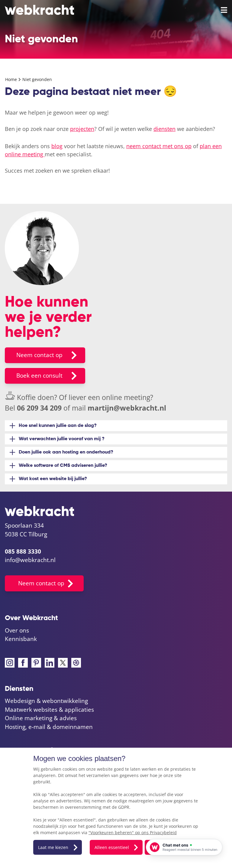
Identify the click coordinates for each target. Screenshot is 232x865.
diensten (164, 128)
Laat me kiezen (53, 847)
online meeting (126, 397)
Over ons (17, 630)
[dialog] (116, 806)
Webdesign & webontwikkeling (46, 701)
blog (57, 146)
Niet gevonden (37, 79)
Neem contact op (39, 355)
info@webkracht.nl (30, 560)
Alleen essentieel (112, 847)
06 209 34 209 (39, 408)
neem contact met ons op (159, 146)
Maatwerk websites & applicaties (49, 710)
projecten (82, 128)
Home (11, 79)
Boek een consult (39, 375)
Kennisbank (21, 639)
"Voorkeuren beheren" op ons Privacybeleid (133, 832)
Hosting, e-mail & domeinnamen (49, 727)
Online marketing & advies (41, 718)
